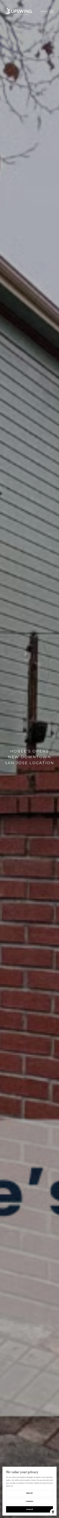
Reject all (29, 1493)
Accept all (29, 1509)
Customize (29, 1501)
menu (44, 11)
